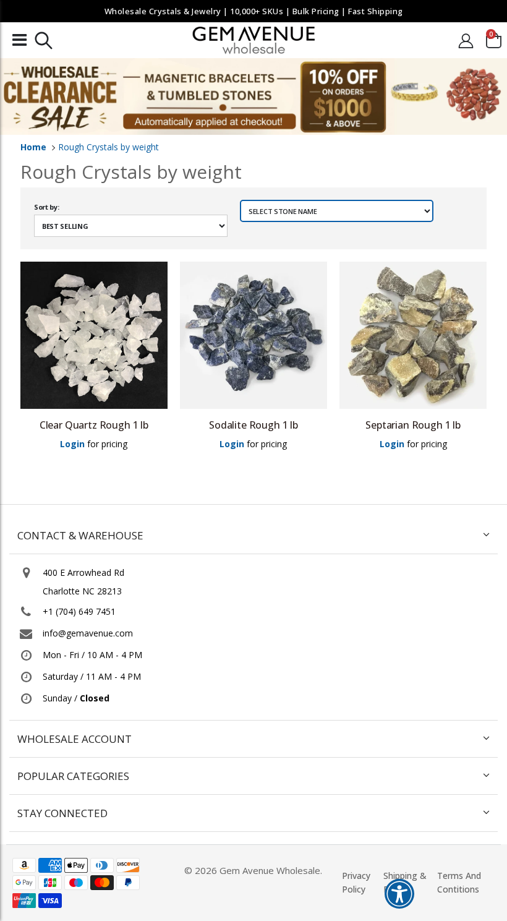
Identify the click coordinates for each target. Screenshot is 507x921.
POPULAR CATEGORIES (73, 776)
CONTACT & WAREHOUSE (80, 535)
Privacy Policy (356, 882)
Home (33, 147)
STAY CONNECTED (62, 813)
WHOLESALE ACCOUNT (74, 739)
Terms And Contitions (459, 882)
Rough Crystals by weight (108, 147)
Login (72, 444)
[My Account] (466, 40)
